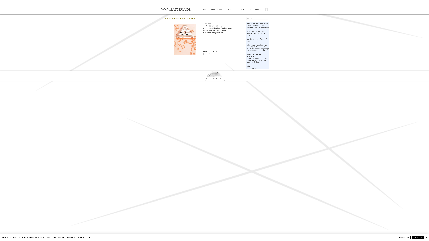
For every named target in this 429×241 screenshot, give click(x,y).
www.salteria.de (217, 78)
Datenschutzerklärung (218, 80)
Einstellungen (404, 237)
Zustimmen (418, 237)
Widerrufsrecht (252, 68)
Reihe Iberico (191, 18)
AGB (248, 66)
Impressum (207, 80)
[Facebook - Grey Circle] (266, 9)
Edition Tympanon (179, 18)
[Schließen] (426, 237)
